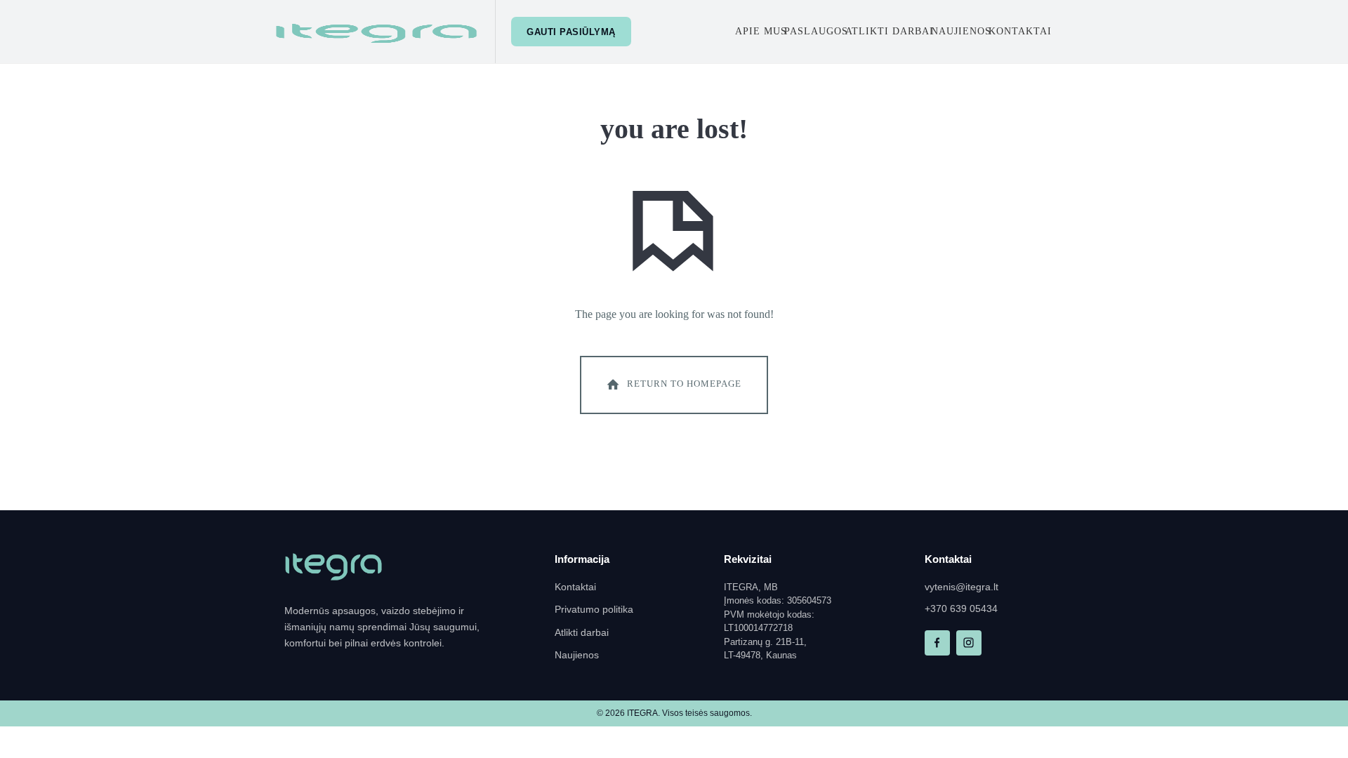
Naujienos (961, 31)
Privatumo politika (594, 609)
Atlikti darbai (889, 31)
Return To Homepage (684, 383)
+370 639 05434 (961, 609)
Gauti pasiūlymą (571, 32)
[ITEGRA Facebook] (937, 643)
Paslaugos (816, 31)
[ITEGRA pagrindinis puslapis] (333, 567)
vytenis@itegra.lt (961, 587)
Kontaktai (1020, 31)
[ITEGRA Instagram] (969, 643)
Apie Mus (761, 31)
